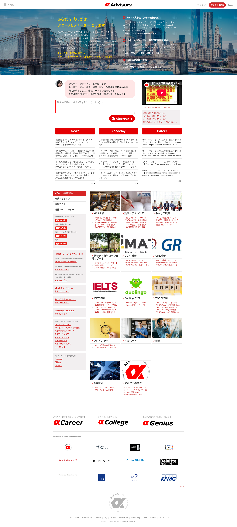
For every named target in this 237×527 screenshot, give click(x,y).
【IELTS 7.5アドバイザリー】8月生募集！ (106, 303)
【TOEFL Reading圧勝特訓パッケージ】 (167, 305)
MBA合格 (98, 213)
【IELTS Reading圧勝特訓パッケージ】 (106, 307)
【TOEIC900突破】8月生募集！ (135, 220)
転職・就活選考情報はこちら (154, 113)
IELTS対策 (99, 298)
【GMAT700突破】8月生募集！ (104, 227)
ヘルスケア (130, 340)
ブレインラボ (100, 340)
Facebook (59, 359)
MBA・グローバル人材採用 (66, 261)
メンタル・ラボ (61, 280)
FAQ (105, 518)
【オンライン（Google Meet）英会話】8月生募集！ (136, 218)
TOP (69, 518)
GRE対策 (160, 255)
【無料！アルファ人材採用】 (103, 390)
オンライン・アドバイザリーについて (136, 390)
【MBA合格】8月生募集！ (102, 220)
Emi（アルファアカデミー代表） (68, 328)
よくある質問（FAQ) (131, 392)
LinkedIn (58, 365)
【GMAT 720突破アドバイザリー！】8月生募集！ (136, 260)
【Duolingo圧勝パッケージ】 (135, 305)
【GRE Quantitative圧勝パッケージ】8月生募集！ (167, 265)
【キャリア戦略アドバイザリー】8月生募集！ (167, 218)
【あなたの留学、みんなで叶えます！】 (106, 267)
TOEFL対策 (161, 298)
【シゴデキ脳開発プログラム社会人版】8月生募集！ (106, 347)
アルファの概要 (133, 383)
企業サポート (100, 383)
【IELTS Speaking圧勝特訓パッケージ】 (106, 312)
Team (145, 518)
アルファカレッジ (62, 337)
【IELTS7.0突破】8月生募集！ (135, 225)
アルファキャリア (62, 334)
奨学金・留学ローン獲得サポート (105, 257)
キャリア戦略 (162, 213)
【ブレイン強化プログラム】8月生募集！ (106, 345)
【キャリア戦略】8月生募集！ (104, 225)
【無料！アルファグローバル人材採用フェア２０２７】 (106, 387)
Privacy (112, 518)
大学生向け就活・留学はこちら (154, 116)
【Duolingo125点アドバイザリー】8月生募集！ (136, 303)
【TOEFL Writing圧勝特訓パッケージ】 (167, 307)
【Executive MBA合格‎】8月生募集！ (106, 222)
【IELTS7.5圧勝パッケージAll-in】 (105, 305)
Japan (230, 5)
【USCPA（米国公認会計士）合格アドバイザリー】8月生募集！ (167, 220)
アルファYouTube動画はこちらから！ (157, 107)
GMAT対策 (130, 255)
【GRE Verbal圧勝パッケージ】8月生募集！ (167, 262)
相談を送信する (123, 118)
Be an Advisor (87, 518)
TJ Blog (58, 362)
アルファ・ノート (62, 269)
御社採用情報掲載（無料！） (134, 394)
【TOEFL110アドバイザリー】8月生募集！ (167, 303)
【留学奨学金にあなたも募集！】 (105, 263)
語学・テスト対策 (134, 213)
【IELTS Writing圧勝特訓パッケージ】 (106, 310)
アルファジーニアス (63, 344)
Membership (135, 518)
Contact (153, 518)
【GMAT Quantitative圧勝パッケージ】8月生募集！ (136, 265)
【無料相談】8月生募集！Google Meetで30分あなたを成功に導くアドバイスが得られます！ (106, 218)
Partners (98, 518)
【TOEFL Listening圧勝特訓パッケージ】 (167, 312)
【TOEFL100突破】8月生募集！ (136, 222)
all (92, 184)
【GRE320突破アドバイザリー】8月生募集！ (167, 260)
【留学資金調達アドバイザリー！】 (106, 265)
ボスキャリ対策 (61, 340)
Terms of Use (123, 518)
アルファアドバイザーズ (64, 331)
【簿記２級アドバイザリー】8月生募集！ (167, 225)
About (76, 518)
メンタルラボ (60, 347)
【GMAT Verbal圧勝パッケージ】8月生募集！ (136, 262)
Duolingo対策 (132, 298)
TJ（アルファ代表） (63, 324)
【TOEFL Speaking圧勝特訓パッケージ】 (167, 310)
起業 (157, 340)
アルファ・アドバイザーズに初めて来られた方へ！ (136, 387)
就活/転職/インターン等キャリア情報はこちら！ (161, 122)
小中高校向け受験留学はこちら (154, 119)
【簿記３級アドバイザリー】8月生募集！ (167, 222)
